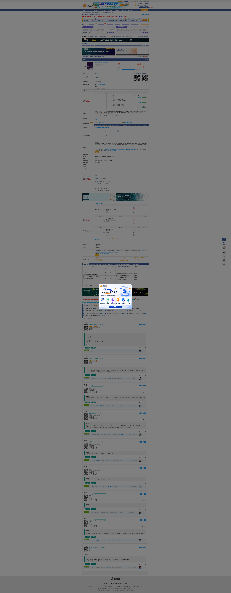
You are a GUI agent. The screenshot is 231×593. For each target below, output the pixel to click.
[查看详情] (115, 296)
